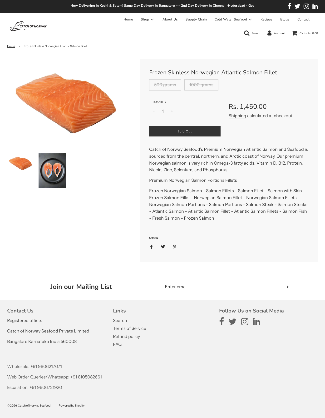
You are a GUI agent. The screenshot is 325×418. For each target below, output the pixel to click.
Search (120, 320)
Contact (303, 19)
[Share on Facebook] (153, 246)
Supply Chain (196, 19)
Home (128, 19)
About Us (170, 19)
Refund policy (126, 336)
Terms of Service (129, 328)
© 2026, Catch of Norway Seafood (28, 405)
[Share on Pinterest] (174, 246)
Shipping (237, 115)
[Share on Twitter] (163, 246)
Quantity (159, 102)
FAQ (117, 344)
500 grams (165, 84)
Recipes (267, 19)
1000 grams (201, 84)
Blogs (285, 19)
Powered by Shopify (71, 405)
